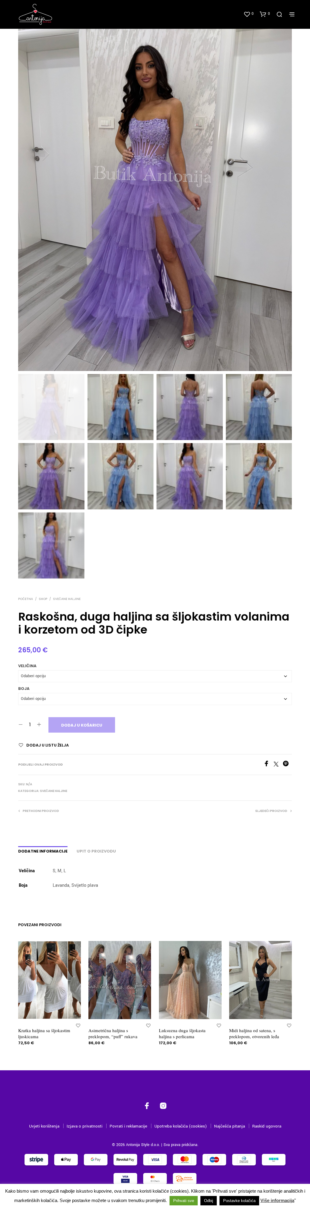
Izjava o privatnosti (84, 1126)
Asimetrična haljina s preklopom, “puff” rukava (112, 1033)
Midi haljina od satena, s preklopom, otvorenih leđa (254, 1033)
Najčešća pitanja (229, 1126)
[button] (248, 14)
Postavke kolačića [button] (239, 1200)
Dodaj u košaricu (81, 725)
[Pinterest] (287, 765)
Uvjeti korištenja (44, 1126)
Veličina (27, 666)
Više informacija (277, 1200)
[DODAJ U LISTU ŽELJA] (78, 1025)
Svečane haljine (67, 599)
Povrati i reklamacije (128, 1126)
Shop (43, 599)
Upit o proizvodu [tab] (96, 851)
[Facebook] (268, 765)
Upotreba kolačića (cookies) (180, 1126)
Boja (24, 688)
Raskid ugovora (266, 1126)
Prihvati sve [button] (183, 1200)
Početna (25, 599)
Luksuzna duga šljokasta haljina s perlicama (182, 1033)
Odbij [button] (208, 1200)
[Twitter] (278, 765)
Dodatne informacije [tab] (43, 851)
